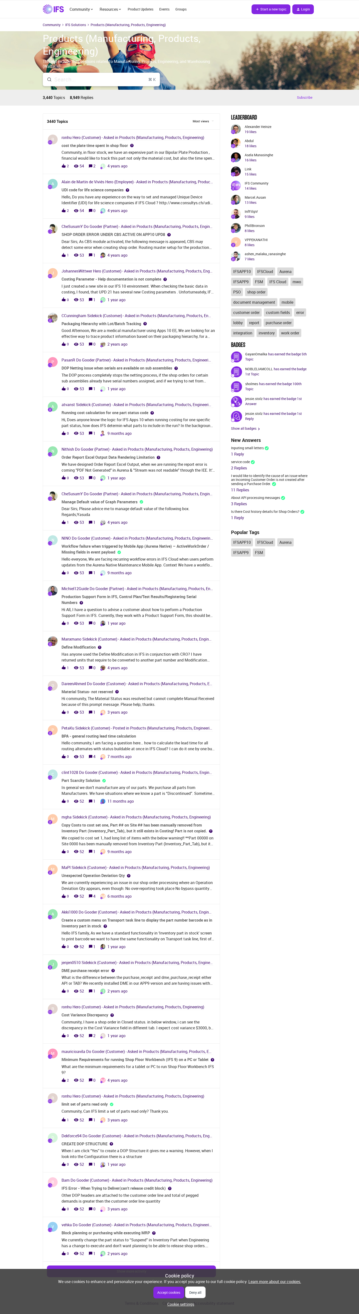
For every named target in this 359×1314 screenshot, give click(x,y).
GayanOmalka (256, 354)
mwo (297, 281)
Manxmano (71, 639)
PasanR (68, 360)
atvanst (68, 404)
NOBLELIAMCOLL (259, 369)
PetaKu (68, 728)
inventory (267, 333)
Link (248, 169)
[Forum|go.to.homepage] (53, 9)
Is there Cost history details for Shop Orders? (265, 511)
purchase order (279, 322)
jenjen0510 (71, 962)
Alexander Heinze (258, 126)
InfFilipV (251, 211)
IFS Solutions (75, 24)
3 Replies (239, 503)
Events (164, 9)
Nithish (68, 449)
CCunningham (74, 315)
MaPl (66, 867)
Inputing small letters (247, 448)
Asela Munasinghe (259, 155)
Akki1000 (70, 912)
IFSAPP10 (242, 271)
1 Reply (237, 454)
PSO (237, 292)
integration (242, 333)
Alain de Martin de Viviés (83, 182)
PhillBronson (255, 225)
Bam (66, 1180)
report (254, 322)
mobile (287, 302)
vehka (67, 1224)
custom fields (278, 312)
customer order (246, 312)
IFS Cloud (277, 281)
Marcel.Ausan (255, 197)
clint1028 (70, 772)
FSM (259, 281)
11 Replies (240, 490)
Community (52, 24)
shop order (256, 292)
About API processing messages (255, 497)
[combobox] (101, 79)
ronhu (67, 137)
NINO (66, 538)
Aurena (285, 271)
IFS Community (256, 183)
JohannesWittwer (77, 271)
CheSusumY (72, 226)
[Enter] (47, 79)
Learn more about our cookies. (274, 1281)
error (300, 312)
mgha (67, 817)
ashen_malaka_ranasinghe (265, 254)
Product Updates (140, 9)
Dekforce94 (72, 1136)
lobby (238, 322)
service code (240, 461)
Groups (181, 9)
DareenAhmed (74, 683)
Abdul (249, 140)
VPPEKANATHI (256, 239)
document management (254, 302)
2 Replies (239, 468)
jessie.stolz (254, 398)
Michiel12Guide (75, 588)
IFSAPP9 (241, 281)
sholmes (251, 383)
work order (290, 333)
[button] (179, 1304)
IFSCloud (265, 271)
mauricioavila (73, 1051)
